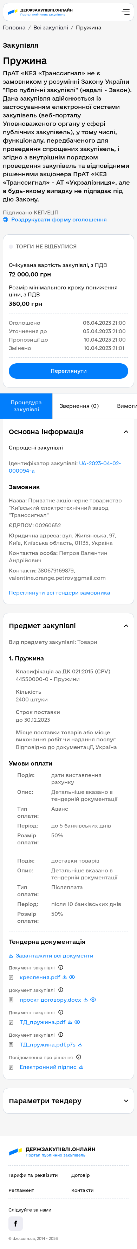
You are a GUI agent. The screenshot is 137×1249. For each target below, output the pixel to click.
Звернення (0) (79, 406)
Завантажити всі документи (54, 956)
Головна (14, 27)
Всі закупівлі (50, 27)
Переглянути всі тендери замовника (59, 593)
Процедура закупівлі (26, 405)
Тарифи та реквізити (33, 1175)
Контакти (82, 1190)
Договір (80, 1175)
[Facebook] (15, 1223)
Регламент (21, 1190)
